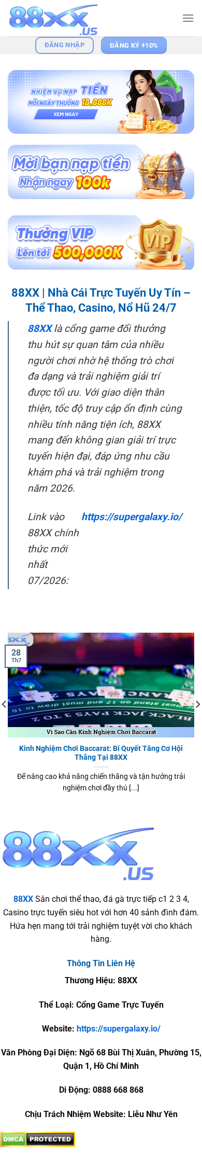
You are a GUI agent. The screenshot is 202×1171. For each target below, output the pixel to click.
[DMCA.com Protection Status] (37, 1139)
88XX (39, 328)
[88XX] (59, 18)
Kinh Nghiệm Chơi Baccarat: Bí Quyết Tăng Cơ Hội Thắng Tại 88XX (101, 753)
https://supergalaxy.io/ (131, 517)
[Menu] (188, 18)
